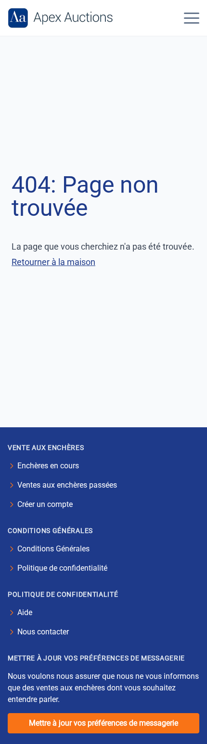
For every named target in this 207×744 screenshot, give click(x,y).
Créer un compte (45, 504)
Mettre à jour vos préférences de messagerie (103, 723)
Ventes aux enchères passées (67, 485)
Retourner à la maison (53, 262)
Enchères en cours (48, 465)
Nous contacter (43, 631)
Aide (24, 612)
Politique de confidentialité (62, 568)
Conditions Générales (53, 548)
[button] (191, 17)
